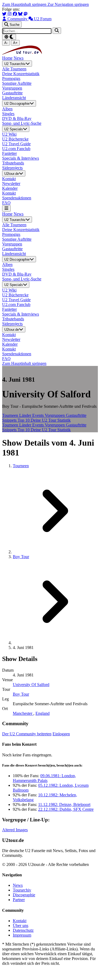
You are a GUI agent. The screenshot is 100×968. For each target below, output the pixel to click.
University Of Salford (31, 684)
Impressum (22, 935)
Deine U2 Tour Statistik (51, 420)
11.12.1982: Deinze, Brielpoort (64, 804)
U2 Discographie (17, 104)
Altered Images (15, 830)
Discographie (24, 895)
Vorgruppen (55, 415)
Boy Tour (21, 556)
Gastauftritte (76, 415)
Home (7, 58)
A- (6, 43)
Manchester (23, 713)
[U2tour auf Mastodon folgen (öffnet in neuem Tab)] (25, 14)
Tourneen (10, 415)
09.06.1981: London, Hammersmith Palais (44, 778)
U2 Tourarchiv (15, 64)
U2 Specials (13, 129)
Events (38, 415)
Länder (25, 415)
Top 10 (24, 420)
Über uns (20, 925)
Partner (19, 899)
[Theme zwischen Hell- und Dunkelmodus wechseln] (9, 37)
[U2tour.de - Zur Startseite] (22, 53)
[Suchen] (57, 30)
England (42, 713)
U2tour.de (11, 174)
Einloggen (61, 734)
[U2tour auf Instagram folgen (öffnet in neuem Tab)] (10, 14)
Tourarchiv (22, 890)
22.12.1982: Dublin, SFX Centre (66, 809)
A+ (15, 43)
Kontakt (19, 920)
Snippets (10, 420)
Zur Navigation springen (68, 4)
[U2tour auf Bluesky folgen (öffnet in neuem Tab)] (20, 14)
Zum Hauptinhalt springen (24, 4)
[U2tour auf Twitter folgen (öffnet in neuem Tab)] (4, 14)
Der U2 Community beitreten (26, 734)
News (18, 58)
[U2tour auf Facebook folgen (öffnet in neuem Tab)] (15, 14)
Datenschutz (23, 930)
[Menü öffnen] (6, 208)
